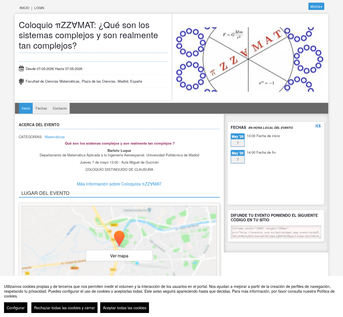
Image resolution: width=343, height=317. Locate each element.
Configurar (16, 307)
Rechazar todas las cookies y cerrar (64, 307)
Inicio (24, 7)
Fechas (41, 108)
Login (39, 7)
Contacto (60, 108)
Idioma (315, 6)
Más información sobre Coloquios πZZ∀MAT (119, 184)
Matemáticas (55, 136)
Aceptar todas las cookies (124, 307)
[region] (171, 296)
